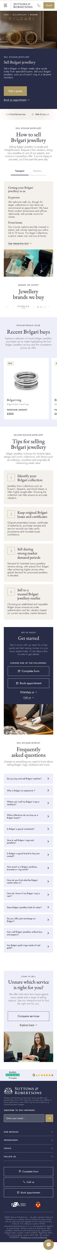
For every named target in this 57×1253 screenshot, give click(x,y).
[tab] (19, 171)
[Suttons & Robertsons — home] (22, 5)
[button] (5, 5)
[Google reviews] (42, 1075)
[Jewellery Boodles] (22, 307)
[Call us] (39, 5)
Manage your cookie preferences (34, 1237)
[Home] (22, 1090)
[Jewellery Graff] (42, 307)
